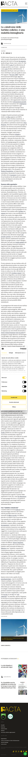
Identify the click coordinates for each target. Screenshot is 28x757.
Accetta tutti (14, 397)
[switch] (24, 382)
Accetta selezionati (14, 402)
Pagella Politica (4, 738)
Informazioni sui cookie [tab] (21, 352)
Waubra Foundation (7, 171)
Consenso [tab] (4, 352)
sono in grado (20, 332)
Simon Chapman (18, 542)
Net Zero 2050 (14, 75)
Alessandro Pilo (7, 676)
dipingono (23, 104)
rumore (3, 213)
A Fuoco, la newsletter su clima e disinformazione (10, 740)
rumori (19, 273)
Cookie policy (13, 754)
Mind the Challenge (4, 742)
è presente (13, 175)
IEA (19, 76)
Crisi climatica (5, 645)
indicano (18, 509)
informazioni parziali (19, 102)
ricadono (14, 273)
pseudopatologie (6, 579)
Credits (22, 754)
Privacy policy (3, 754)
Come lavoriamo (4, 728)
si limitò (17, 134)
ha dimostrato (22, 496)
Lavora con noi (3, 744)
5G (13, 594)
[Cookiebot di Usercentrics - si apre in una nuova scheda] (20, 349)
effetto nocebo (12, 515)
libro (9, 117)
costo (11, 65)
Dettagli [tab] (11, 352)
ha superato (22, 61)
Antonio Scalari (7, 43)
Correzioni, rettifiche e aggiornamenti (8, 732)
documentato (5, 525)
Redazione (3, 727)
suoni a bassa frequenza (8, 332)
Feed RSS (2, 725)
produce (21, 211)
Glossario (2, 730)
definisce (3, 548)
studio (17, 242)
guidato (22, 242)
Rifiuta (14, 406)
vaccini (5, 594)
